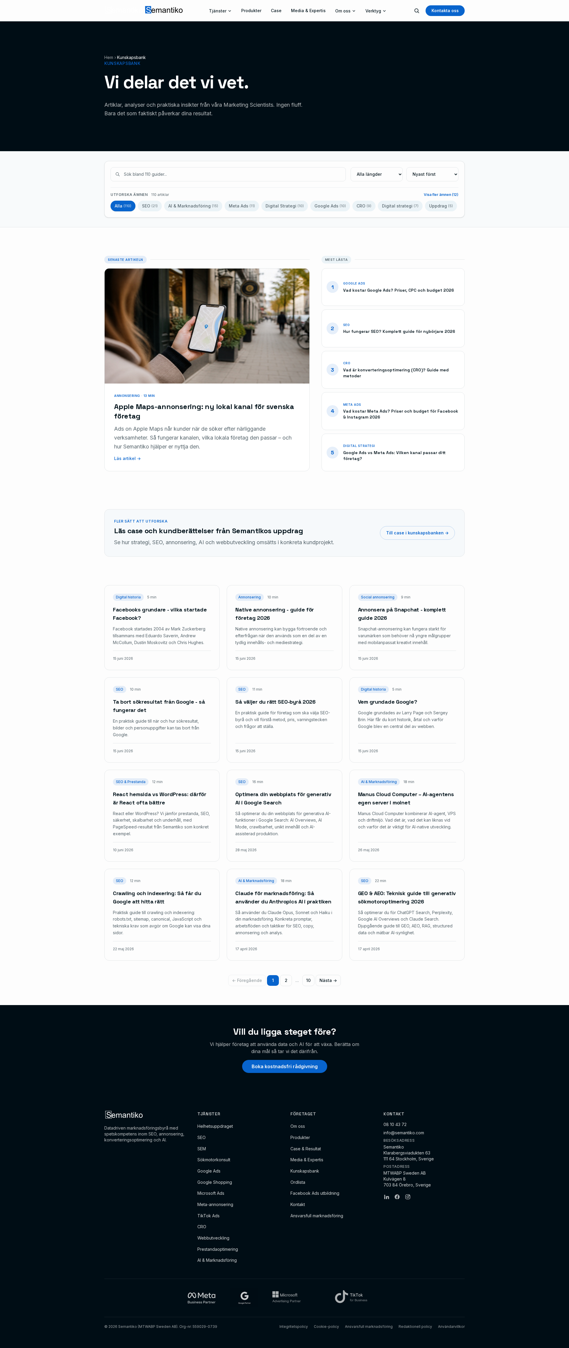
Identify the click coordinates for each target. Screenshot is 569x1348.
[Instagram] (408, 1197)
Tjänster (217, 10)
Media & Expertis (308, 10)
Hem (108, 57)
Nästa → (328, 980)
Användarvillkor (451, 1326)
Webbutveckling (213, 1237)
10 (308, 980)
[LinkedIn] (386, 1197)
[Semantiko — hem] (144, 10)
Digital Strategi (285, 205)
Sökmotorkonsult (213, 1159)
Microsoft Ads (210, 1193)
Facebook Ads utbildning (314, 1193)
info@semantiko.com (403, 1132)
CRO (364, 205)
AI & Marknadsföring (193, 205)
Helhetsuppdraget (215, 1126)
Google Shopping (214, 1182)
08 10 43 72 (395, 1124)
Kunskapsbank (304, 1170)
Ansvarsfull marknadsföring (316, 1215)
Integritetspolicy (293, 1326)
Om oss (343, 10)
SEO (150, 205)
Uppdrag (441, 205)
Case (276, 10)
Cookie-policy (326, 1326)
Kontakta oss (445, 10)
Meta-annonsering (215, 1204)
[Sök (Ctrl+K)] (416, 10)
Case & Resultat (305, 1148)
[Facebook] (397, 1197)
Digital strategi (400, 205)
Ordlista (297, 1182)
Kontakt (297, 1204)
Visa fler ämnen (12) (441, 194)
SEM (201, 1148)
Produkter (251, 10)
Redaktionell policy (415, 1326)
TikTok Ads (208, 1215)
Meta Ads (242, 205)
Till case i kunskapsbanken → (417, 532)
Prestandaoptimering (217, 1249)
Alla (123, 205)
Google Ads (330, 205)
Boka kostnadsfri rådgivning (285, 1066)
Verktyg (373, 10)
